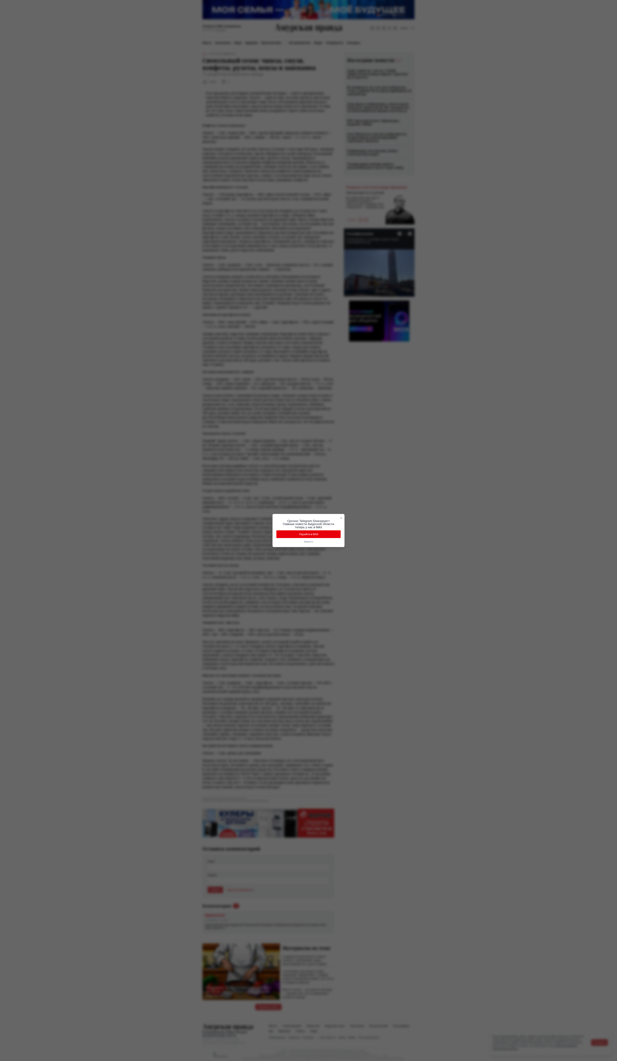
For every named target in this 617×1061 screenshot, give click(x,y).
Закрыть (308, 541)
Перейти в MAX (308, 534)
